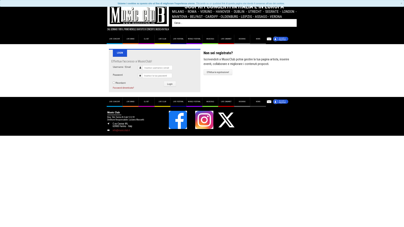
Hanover (223, 11)
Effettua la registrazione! (218, 72)
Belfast (196, 17)
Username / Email (122, 66)
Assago (261, 17)
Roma (192, 11)
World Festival (194, 39)
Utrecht (255, 11)
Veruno (206, 11)
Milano (178, 11)
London (288, 11)
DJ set (146, 39)
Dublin (239, 11)
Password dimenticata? (123, 88)
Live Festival (178, 39)
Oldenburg (229, 17)
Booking (242, 39)
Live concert (114, 39)
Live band (130, 39)
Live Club (162, 39)
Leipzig (246, 17)
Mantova (179, 17)
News (258, 39)
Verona (276, 17)
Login (170, 83)
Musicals (210, 39)
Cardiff (211, 17)
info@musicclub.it (121, 130)
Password (118, 74)
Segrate (272, 11)
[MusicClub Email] (269, 39)
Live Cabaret (226, 39)
